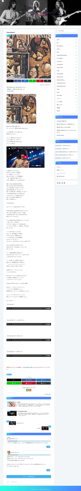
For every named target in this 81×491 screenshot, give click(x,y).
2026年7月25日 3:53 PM (13, 454)
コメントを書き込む (29, 476)
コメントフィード (61, 173)
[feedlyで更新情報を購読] (27, 390)
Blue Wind (58, 158)
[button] (47, 81)
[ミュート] (46, 308)
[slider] (48, 308)
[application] (29, 308)
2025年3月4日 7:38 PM (12, 441)
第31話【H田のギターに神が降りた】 (66, 124)
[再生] (8, 308)
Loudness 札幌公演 (61, 121)
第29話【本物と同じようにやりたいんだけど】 (66, 131)
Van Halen (9, 374)
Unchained (58, 145)
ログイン (59, 167)
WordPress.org (60, 176)
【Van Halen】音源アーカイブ (30, 367)
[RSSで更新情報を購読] (30, 390)
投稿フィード (60, 170)
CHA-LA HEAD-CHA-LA (61, 151)
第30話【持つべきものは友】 (64, 127)
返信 (49, 446)
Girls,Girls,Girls (60, 135)
